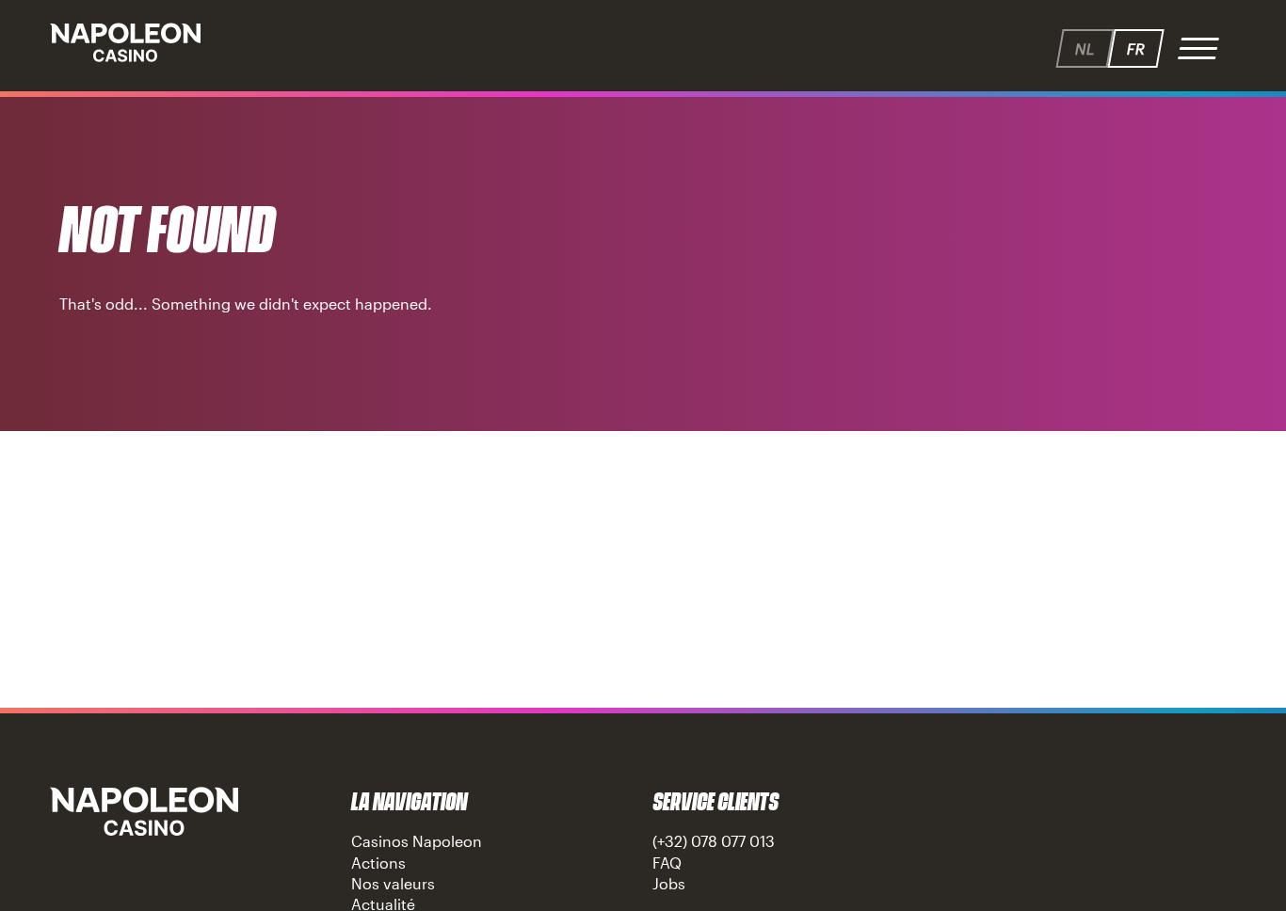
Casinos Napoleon (416, 841)
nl (1084, 48)
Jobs (668, 883)
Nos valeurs (393, 883)
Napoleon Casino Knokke (144, 811)
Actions (378, 862)
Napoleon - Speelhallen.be (125, 42)
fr (1135, 48)
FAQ (667, 862)
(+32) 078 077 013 (713, 841)
